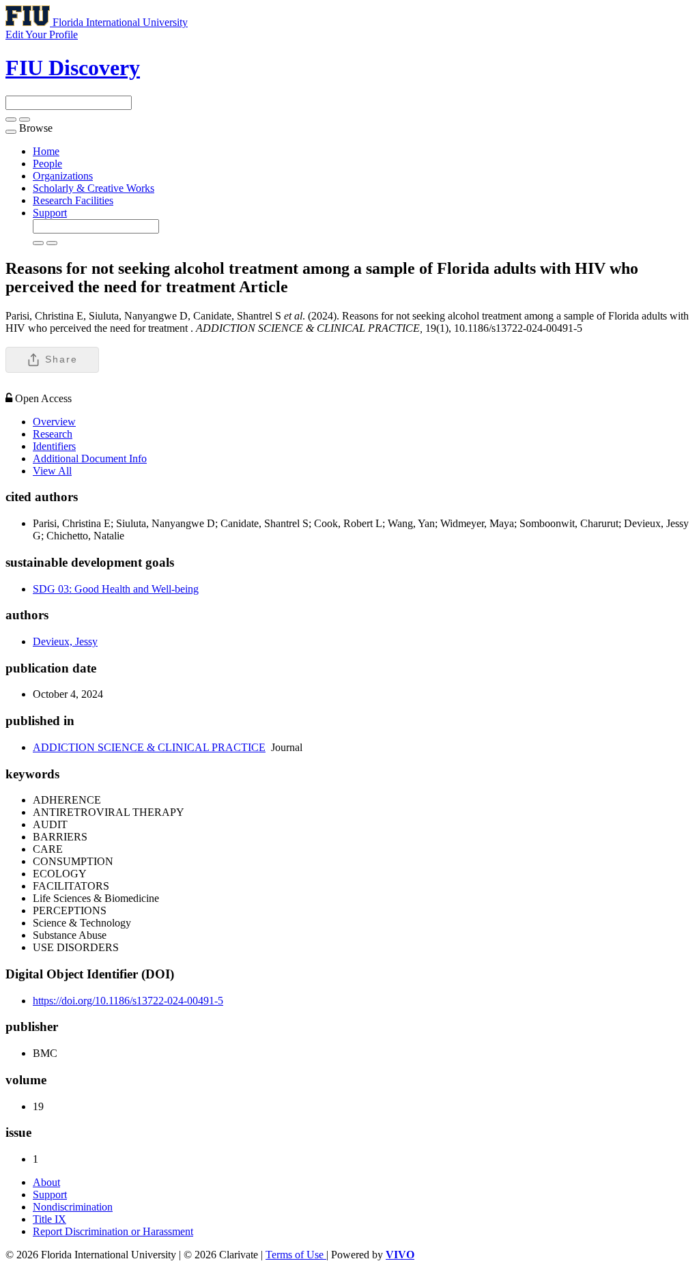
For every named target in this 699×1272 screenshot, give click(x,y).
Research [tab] (52, 434)
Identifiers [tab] (54, 446)
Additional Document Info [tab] (90, 458)
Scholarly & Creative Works (93, 188)
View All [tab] (52, 471)
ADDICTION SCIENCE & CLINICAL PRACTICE (149, 747)
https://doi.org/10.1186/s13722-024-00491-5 (128, 1000)
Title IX (49, 1219)
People (47, 163)
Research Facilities (73, 200)
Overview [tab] (54, 421)
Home (46, 151)
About (46, 1182)
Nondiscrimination (73, 1207)
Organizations (63, 176)
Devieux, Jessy (65, 641)
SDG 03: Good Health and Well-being (116, 589)
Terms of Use (296, 1254)
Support (50, 212)
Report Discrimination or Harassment (113, 1231)
